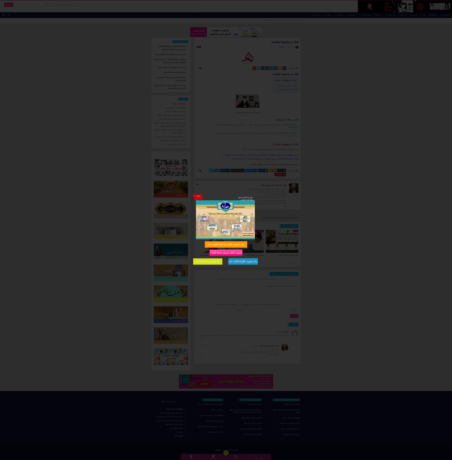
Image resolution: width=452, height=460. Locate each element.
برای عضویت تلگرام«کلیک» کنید (243, 261)
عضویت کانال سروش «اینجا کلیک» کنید (226, 252)
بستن (198, 196)
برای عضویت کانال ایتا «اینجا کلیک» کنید (226, 244)
